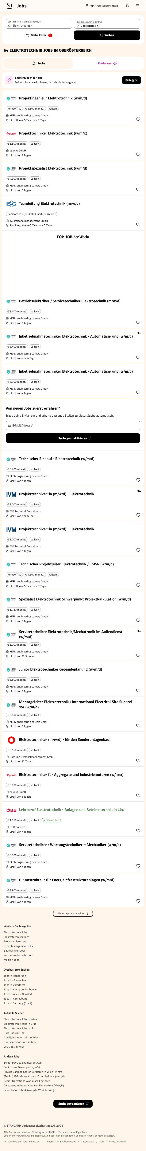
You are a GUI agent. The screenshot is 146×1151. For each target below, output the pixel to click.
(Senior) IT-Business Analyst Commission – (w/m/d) (34, 1076)
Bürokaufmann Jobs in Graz (20, 1042)
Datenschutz (87, 1141)
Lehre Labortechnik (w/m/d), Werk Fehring (29, 1090)
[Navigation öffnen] (137, 5)
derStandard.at (31, 1141)
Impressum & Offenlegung (61, 1141)
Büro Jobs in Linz (14, 1032)
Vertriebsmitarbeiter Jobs (18, 955)
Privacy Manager (118, 1141)
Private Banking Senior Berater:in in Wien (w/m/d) (33, 1071)
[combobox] (39, 24)
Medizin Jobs (11, 959)
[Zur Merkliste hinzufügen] (138, 119)
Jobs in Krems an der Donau (20, 989)
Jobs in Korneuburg (15, 998)
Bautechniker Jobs (14, 950)
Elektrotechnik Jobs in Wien (20, 1019)
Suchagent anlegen (71, 1103)
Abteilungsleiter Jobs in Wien (21, 1037)
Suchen (109, 35)
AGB (101, 1141)
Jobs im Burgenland (15, 980)
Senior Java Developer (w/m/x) (22, 1067)
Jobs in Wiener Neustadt (18, 994)
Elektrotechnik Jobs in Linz (20, 1028)
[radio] (38, 63)
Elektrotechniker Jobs (16, 936)
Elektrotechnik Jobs (15, 932)
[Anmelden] (127, 5)
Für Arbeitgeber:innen (104, 5)
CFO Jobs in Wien (14, 1046)
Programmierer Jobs (16, 941)
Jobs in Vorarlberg (14, 984)
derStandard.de (12, 1141)
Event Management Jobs (18, 946)
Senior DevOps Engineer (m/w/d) (23, 1062)
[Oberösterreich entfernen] (78, 26)
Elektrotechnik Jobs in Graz (20, 1023)
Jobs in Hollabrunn (15, 975)
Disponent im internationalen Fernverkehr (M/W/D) (34, 1085)
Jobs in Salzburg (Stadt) (18, 1003)
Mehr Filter (41, 35)
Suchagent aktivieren (72, 438)
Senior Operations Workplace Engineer (27, 1080)
